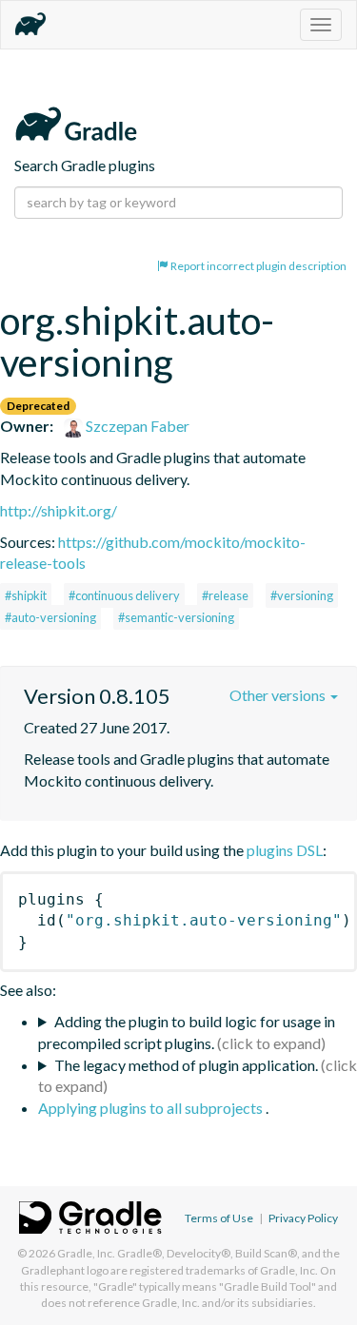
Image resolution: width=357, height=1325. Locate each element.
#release (225, 595)
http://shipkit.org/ (58, 510)
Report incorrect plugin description (258, 266)
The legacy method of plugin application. (186, 1065)
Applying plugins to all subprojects (152, 1108)
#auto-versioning (50, 617)
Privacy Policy (303, 1218)
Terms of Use (219, 1218)
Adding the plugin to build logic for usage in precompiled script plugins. (186, 1032)
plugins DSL (285, 850)
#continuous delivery (124, 595)
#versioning (301, 595)
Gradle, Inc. (86, 1253)
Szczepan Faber (136, 426)
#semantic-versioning (176, 617)
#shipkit (26, 595)
